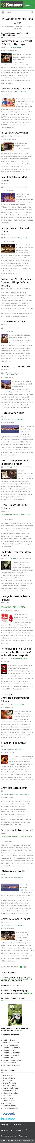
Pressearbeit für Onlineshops (11, 1052)
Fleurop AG (16, 289)
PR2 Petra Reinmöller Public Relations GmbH (15, 187)
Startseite (4, 1125)
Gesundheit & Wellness (9, 1085)
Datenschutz (23, 1136)
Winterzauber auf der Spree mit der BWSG (17, 830)
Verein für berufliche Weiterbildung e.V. (14, 749)
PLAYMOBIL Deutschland (19, 91)
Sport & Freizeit (7, 1103)
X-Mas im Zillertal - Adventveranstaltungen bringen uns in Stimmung (15, 698)
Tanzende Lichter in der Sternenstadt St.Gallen (15, 229)
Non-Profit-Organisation (21, 979)
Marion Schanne (17, 47)
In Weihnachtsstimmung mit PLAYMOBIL (16, 88)
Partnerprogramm (7, 1136)
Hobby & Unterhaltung (9, 1090)
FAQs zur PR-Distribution (10, 1045)
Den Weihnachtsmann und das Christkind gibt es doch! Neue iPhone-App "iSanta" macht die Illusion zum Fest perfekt (16, 652)
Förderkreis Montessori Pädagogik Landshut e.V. (17, 794)
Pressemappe (19, 1130)
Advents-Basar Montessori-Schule (14, 787)
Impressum (17, 1125)
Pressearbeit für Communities (11, 1047)
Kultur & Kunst (7, 1095)
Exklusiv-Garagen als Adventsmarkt (14, 132)
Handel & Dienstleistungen (10, 1088)
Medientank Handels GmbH (20, 658)
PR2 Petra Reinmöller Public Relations (13, 328)
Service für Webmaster (9, 1063)
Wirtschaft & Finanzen (9, 1105)
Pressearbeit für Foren (9, 1050)
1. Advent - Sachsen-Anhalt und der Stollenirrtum (14, 506)
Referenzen (4, 1130)
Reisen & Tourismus (9, 1100)
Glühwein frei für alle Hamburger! (13, 742)
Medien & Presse (8, 1098)
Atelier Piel (15, 467)
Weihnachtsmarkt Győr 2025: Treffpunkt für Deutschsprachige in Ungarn (16, 42)
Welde (14, 558)
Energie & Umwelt (8, 1080)
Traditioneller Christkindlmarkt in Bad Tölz (17, 366)
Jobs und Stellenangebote (10, 1093)
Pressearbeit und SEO (9, 1058)
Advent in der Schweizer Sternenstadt (15, 918)
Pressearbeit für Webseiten (11, 1055)
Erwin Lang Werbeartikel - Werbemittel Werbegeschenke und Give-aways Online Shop (14, 606)
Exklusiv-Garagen (17, 136)
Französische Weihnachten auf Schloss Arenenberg (15, 178)
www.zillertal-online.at (18, 704)
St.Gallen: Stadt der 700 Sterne (13, 321)
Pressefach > (28, 993)
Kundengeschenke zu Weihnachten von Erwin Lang (15, 598)
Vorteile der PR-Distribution (11, 1042)
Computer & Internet (9, 1078)
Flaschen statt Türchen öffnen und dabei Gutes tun (16, 553)
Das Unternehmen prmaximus (11, 1065)
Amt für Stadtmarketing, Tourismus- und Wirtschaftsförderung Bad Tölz (13, 373)
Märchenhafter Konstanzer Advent (14, 871)
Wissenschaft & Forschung (10, 1108)
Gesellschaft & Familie (9, 1083)
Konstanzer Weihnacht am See (12, 412)
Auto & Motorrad (7, 1075)
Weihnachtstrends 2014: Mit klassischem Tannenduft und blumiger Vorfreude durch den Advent (16, 282)
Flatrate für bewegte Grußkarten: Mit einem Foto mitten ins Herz (15, 462)
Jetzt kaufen (18, 1030)
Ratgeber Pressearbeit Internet (12, 1060)
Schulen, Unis (5, 979)
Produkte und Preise (9, 1040)
